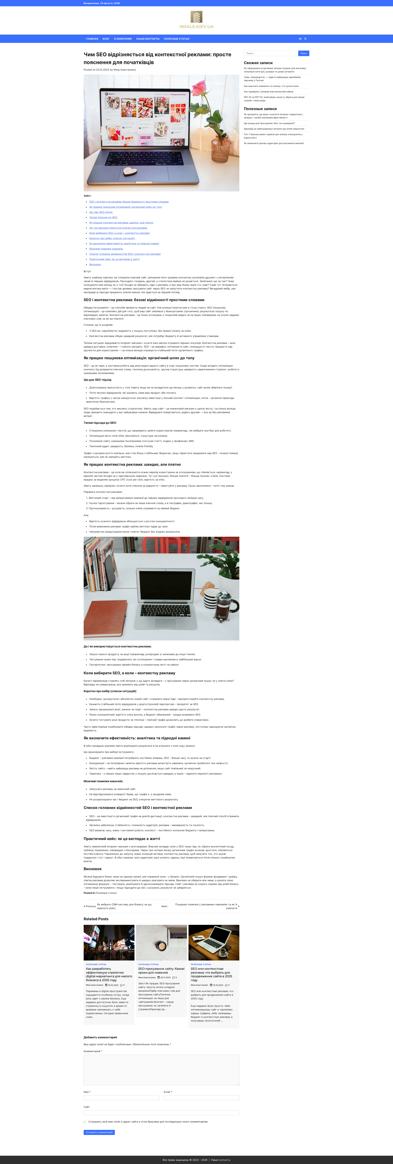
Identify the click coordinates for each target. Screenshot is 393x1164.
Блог (106, 38)
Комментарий (93, 1051)
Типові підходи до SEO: (103, 217)
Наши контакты (147, 38)
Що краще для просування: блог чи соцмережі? (269, 123)
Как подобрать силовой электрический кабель (269, 91)
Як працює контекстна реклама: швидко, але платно (121, 222)
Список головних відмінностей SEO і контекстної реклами (125, 253)
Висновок (95, 264)
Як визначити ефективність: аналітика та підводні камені (124, 243)
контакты (224, 1159)
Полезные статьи (176, 38)
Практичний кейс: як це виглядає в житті (114, 259)
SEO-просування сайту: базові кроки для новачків (161, 970)
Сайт (87, 1106)
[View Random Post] (300, 38)
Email (168, 1091)
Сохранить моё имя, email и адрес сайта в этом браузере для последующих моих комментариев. (148, 1121)
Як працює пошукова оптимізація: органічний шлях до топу (125, 206)
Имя (87, 1091)
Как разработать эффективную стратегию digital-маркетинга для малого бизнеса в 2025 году (109, 974)
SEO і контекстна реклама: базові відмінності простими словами (129, 201)
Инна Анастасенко (125, 69)
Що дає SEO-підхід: (101, 212)
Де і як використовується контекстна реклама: (118, 227)
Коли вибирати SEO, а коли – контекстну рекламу (119, 233)
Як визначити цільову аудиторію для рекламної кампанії (274, 143)
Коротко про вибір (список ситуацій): (112, 238)
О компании (123, 38)
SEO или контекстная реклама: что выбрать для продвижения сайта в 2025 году (211, 974)
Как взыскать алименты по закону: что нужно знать (271, 86)
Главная (92, 38)
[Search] (305, 38)
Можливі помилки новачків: (106, 248)
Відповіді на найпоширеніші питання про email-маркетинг (274, 128)
